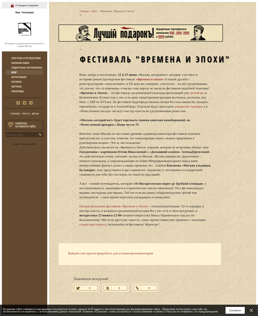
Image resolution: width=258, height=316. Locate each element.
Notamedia (26, 144)
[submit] (40, 134)
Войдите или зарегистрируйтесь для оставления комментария (110, 253)
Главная (84, 11)
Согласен (235, 310)
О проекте (15, 113)
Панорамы (17, 91)
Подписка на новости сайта (25, 125)
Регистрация (28, 12)
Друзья (35, 113)
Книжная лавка (20, 63)
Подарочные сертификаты (26, 67)
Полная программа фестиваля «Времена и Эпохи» (114, 206)
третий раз (197, 93)
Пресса (25, 113)
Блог (14, 72)
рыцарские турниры (188, 106)
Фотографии (18, 77)
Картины (16, 86)
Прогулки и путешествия (26, 58)
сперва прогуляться (92, 224)
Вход (17, 12)
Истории (16, 82)
